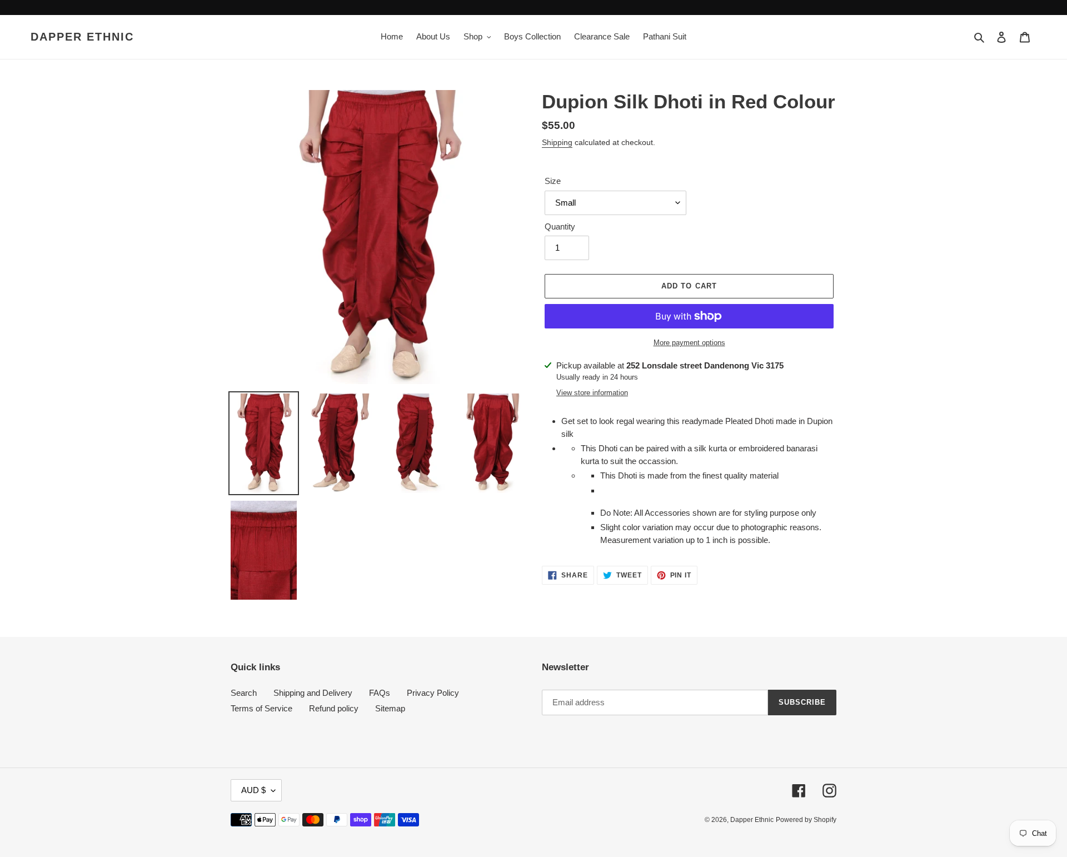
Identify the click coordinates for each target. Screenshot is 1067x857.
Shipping (557, 142)
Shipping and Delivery (312, 692)
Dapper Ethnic (82, 37)
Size (553, 181)
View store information (592, 392)
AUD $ (253, 790)
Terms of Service (261, 708)
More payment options (689, 342)
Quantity (560, 226)
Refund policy (333, 708)
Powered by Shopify (806, 820)
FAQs (379, 692)
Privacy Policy (433, 692)
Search (244, 692)
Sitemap (390, 708)
